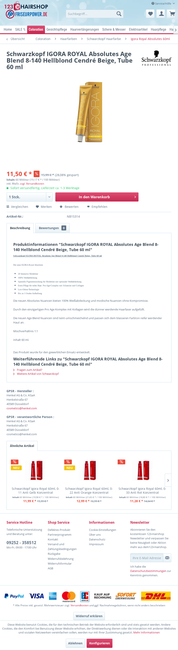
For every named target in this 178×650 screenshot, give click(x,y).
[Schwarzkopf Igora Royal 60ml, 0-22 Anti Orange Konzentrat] (89, 470)
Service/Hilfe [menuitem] (163, 3)
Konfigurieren (99, 643)
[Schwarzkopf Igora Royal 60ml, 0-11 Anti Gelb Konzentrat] (35, 470)
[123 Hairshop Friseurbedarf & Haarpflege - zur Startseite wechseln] (26, 12)
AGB (50, 568)
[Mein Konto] (160, 13)
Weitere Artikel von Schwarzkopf (37, 374)
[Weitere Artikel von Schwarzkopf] (156, 58)
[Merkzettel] (150, 13)
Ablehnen (75, 643)
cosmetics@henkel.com (22, 408)
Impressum (96, 544)
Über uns (95, 535)
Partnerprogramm (59, 535)
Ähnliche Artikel (22, 446)
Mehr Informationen (146, 632)
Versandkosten (80, 605)
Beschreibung (20, 228)
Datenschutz (97, 539)
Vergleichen (19, 207)
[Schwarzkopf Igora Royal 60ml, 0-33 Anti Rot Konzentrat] (142, 470)
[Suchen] (119, 13)
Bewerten (71, 207)
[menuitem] (95, 13)
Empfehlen (99, 207)
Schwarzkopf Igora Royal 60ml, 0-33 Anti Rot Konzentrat (142, 490)
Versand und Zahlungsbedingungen (62, 546)
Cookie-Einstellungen (102, 530)
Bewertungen (52, 228)
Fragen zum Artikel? (29, 370)
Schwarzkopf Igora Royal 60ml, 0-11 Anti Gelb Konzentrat (35, 490)
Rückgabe (54, 554)
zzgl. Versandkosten (32, 183)
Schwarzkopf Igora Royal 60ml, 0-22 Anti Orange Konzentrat (89, 490)
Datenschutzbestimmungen (148, 571)
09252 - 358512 (21, 542)
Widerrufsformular (60, 563)
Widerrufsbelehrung (61, 559)
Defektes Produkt (59, 530)
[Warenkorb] (171, 13)
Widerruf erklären (89, 616)
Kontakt (53, 539)
